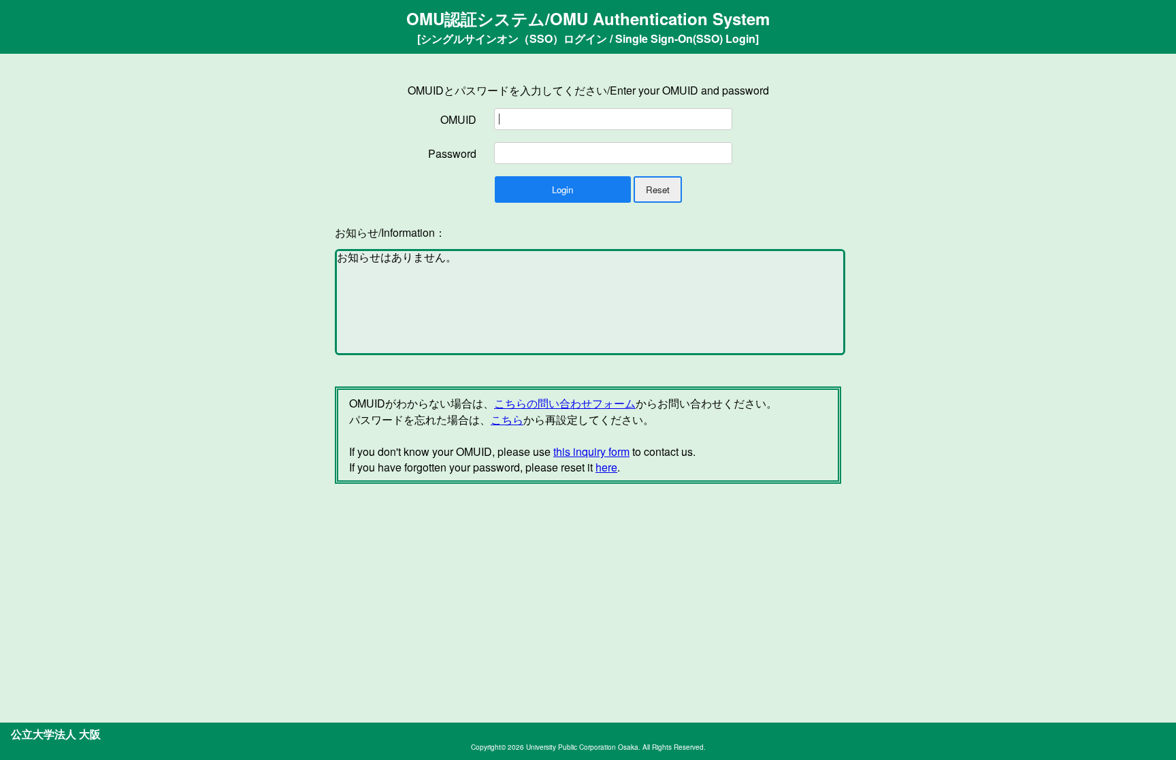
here (606, 467)
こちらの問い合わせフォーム (565, 403)
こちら (507, 419)
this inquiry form (591, 451)
